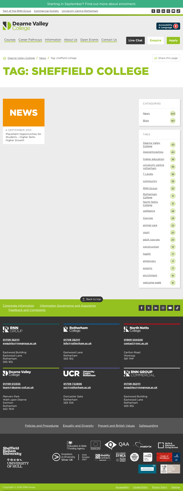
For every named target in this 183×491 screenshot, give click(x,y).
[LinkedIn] (163, 11)
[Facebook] (153, 11)
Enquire (155, 40)
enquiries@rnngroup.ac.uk (19, 343)
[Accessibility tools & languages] (168, 26)
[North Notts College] (152, 328)
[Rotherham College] (91, 328)
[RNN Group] (31, 328)
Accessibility (122, 487)
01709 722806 (72, 383)
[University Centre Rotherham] (91, 372)
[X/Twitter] (158, 11)
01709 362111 (11, 339)
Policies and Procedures (42, 425)
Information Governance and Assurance (68, 305)
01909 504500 (133, 339)
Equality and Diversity (78, 425)
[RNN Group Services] (152, 372)
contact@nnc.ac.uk (136, 343)
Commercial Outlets (46, 10)
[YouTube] (173, 11)
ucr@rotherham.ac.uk (77, 387)
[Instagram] (168, 11)
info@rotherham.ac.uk (77, 343)
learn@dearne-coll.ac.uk (18, 387)
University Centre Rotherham (80, 10)
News (42, 58)
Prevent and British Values (116, 425)
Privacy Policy (159, 487)
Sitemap (175, 487)
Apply (173, 40)
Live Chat (135, 40)
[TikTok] (178, 11)
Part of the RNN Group (17, 10)
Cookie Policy (140, 487)
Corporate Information (18, 305)
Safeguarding (148, 425)
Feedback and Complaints (27, 310)
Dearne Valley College (21, 58)
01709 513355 (12, 383)
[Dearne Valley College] (26, 26)
